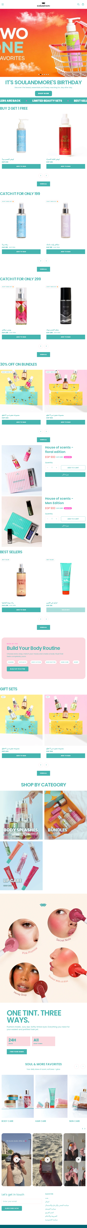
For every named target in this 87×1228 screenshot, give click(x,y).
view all (43, 184)
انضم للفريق (49, 1212)
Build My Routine (17, 669)
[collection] (18, 1096)
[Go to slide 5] (46, 74)
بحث (46, 1198)
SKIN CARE (40, 1121)
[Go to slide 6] (48, 74)
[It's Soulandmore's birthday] (43, 43)
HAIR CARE (7, 1121)
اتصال (47, 1201)
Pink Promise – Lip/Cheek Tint (59, 159)
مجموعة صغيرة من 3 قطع (55, 415)
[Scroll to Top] (82, 1216)
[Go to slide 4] (44, 74)
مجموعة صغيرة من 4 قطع (11, 415)
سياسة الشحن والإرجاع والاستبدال (57, 1205)
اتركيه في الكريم (51, 603)
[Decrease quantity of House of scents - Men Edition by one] (47, 518)
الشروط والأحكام (51, 1216)
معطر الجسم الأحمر (53, 330)
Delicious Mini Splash (11, 159)
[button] (83, 4)
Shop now (43, 93)
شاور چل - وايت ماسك (54, 244)
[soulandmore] (43, 4)
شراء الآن (65, 474)
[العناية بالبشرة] (51, 1096)
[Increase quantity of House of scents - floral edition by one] (56, 467)
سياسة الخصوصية (51, 1220)
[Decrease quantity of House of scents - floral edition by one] (47, 467)
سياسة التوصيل (50, 1209)
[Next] (83, 1066)
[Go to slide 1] (38, 74)
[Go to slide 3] (42, 74)
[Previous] (76, 1066)
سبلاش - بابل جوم (8, 244)
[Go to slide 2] (40, 74)
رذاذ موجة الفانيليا (8, 603)
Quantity (49, 462)
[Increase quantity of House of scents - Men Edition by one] (56, 518)
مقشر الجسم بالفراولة (9, 330)
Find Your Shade (17, 1052)
